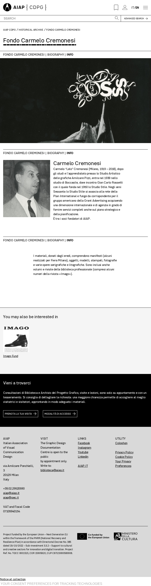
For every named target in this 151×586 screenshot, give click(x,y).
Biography (55, 54)
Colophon (121, 443)
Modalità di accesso (57, 413)
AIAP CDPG (9, 30)
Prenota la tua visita (18, 413)
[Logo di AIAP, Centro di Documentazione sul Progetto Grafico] (24, 7)
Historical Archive (31, 30)
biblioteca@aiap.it (52, 470)
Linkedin (83, 456)
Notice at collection (13, 579)
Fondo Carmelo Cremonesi (23, 54)
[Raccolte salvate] (116, 7)
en (137, 7)
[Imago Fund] (16, 339)
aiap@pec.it (11, 497)
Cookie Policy (124, 457)
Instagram (84, 447)
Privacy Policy (124, 452)
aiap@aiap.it (11, 493)
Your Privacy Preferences (123, 463)
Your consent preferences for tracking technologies (51, 583)
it (132, 7)
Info (70, 54)
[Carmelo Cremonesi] (26, 190)
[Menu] (145, 7)
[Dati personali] (125, 7)
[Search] (116, 18)
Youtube (83, 452)
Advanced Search (134, 18)
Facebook (84, 443)
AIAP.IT (83, 466)
